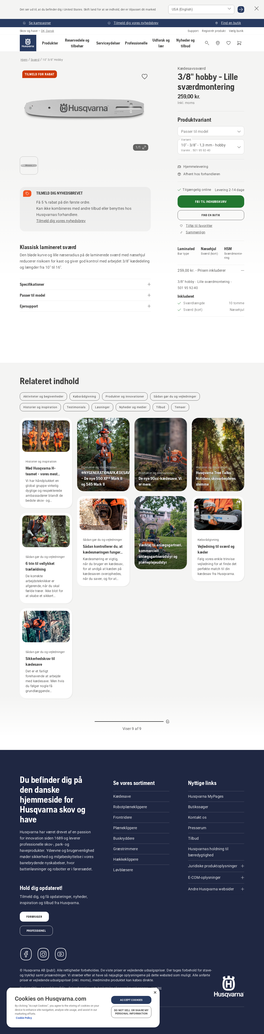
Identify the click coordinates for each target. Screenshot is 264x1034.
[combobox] (211, 131)
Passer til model (194, 131)
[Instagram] (43, 954)
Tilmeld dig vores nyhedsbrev (61, 221)
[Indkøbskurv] (239, 43)
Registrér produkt (214, 31)
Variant (186, 139)
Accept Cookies (131, 999)
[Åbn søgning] (207, 43)
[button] (50, 43)
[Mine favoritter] (228, 43)
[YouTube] (60, 954)
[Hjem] (28, 43)
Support (193, 31)
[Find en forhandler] (218, 43)
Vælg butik (236, 31)
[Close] (155, 992)
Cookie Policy (24, 1017)
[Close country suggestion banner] (256, 8)
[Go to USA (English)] (241, 9)
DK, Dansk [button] (47, 31)
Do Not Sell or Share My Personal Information (131, 1012)
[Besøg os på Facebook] (26, 954)
